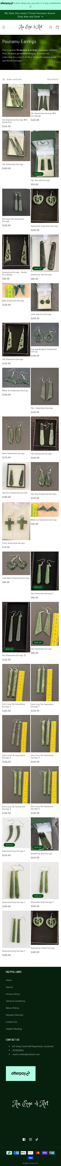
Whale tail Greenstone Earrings (44, 520)
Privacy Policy (13, 994)
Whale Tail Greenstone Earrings (15, 391)
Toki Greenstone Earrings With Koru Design (43, 114)
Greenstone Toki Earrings (41, 275)
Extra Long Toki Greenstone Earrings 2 (42, 705)
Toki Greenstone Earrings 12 (14, 655)
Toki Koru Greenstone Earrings (15, 493)
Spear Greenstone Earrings (13, 453)
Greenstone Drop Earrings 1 (13, 851)
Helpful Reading (14, 1028)
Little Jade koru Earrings (41, 314)
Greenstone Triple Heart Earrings (44, 226)
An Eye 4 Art (33, 1163)
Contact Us (11, 1021)
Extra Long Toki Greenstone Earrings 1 (13, 705)
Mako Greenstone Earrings (13, 301)
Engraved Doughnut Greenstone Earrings (44, 350)
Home (9, 980)
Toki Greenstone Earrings (12, 164)
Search (9, 987)
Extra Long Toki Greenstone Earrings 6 (42, 807)
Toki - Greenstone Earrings (42, 408)
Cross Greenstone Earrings (13, 543)
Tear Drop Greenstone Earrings (43, 494)
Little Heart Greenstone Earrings (15, 578)
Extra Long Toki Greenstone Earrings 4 (42, 756)
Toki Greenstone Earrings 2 (42, 593)
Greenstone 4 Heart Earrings (43, 948)
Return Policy (12, 1007)
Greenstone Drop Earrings (41, 853)
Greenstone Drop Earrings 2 (42, 902)
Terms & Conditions (15, 1001)
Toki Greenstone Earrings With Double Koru (14, 121)
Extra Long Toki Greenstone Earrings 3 (13, 756)
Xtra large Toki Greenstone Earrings (13, 220)
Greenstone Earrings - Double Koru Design (14, 273)
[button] (3, 27)
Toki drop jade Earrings (40, 180)
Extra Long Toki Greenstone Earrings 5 (13, 808)
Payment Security (14, 1014)
